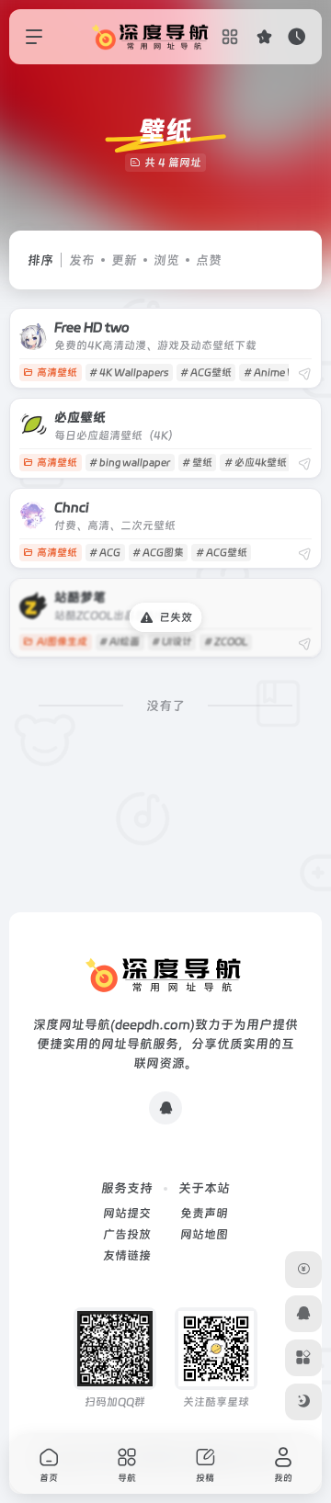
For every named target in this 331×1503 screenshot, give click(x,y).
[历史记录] (296, 36)
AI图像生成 (62, 642)
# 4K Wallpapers (128, 373)
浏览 (166, 260)
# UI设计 (172, 642)
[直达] (304, 374)
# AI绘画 (119, 642)
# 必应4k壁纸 (255, 463)
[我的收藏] (264, 36)
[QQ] (165, 1107)
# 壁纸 (197, 463)
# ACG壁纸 (206, 373)
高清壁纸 (57, 373)
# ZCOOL (226, 642)
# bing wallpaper (129, 463)
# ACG (104, 553)
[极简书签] (303, 1357)
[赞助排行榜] (303, 1269)
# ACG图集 (158, 553)
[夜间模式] (303, 1402)
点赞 (209, 260)
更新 (124, 260)
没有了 (165, 705)
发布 (82, 260)
